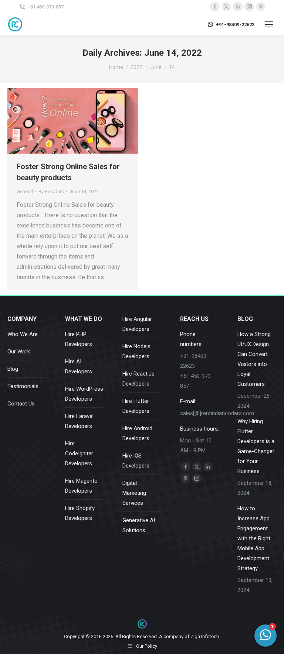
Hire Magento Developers (81, 485)
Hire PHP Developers (78, 339)
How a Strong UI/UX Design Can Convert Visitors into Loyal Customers (254, 359)
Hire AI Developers (78, 366)
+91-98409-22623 (235, 24)
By (51, 191)
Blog (12, 369)
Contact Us (21, 403)
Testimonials (22, 386)
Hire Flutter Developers (135, 406)
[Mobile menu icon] (269, 24)
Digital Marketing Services (134, 493)
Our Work (18, 351)
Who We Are (22, 334)
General (25, 191)
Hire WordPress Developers (84, 394)
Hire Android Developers (137, 433)
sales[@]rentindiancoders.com (217, 413)
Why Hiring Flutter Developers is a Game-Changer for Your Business (255, 446)
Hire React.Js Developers (138, 378)
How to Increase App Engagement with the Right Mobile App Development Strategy (253, 538)
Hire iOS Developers (135, 460)
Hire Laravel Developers (79, 421)
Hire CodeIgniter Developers (79, 453)
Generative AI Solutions (138, 525)
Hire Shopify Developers (80, 513)
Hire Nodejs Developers (136, 351)
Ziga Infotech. (205, 636)
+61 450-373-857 (46, 7)
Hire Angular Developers (137, 324)
